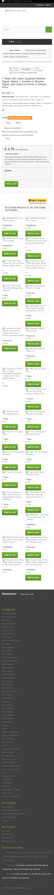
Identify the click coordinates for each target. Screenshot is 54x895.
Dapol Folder (7, 627)
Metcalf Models (8, 719)
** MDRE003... (31, 225)
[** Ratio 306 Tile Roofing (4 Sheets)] (37, 453)
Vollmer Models (8, 763)
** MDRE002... (8, 225)
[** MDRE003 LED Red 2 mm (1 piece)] (37, 219)
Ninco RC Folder (8, 624)
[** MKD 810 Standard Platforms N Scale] (37, 287)
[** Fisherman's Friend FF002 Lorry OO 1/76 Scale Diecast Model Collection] (13, 263)
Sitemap (5, 821)
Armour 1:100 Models (10, 732)
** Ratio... (29, 376)
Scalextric (6, 702)
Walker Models (8, 698)
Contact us (40, 5)
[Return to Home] (4, 50)
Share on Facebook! (12, 128)
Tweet (7, 123)
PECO (4, 746)
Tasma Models (8, 712)
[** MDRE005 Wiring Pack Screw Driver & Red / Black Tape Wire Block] (13, 539)
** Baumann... (7, 340)
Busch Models (8, 671)
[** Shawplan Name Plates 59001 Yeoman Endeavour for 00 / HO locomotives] (13, 562)
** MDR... (29, 316)
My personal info (9, 841)
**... (26, 248)
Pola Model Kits (8, 756)
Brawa (4, 725)
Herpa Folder (7, 620)
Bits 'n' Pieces (7, 742)
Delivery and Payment (11, 810)
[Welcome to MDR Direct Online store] (27, 1)
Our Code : (6, 93)
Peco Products (8, 739)
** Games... (30, 399)
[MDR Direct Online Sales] (27, 15)
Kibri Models (7, 685)
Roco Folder (7, 637)
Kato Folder (6, 786)
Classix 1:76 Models (10, 735)
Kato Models (7, 722)
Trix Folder (6, 644)
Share (17, 123)
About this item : (8, 97)
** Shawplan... (31, 547)
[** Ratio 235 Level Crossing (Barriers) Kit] (13, 413)
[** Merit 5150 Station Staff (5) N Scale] (37, 473)
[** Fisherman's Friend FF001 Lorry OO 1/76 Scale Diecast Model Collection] (37, 240)
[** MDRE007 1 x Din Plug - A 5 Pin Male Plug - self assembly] (37, 517)
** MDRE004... (8, 246)
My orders (6, 831)
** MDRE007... (31, 525)
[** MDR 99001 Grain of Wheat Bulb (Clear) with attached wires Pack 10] (37, 308)
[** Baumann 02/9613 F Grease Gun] (37, 350)
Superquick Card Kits (10, 749)
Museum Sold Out (9, 614)
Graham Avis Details (10, 796)
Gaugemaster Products (11, 641)
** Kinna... (6, 504)
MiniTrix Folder (8, 688)
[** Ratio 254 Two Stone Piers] (37, 370)
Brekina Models (8, 675)
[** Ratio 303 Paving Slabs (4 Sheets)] (13, 453)
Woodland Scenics (9, 759)
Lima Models (7, 783)
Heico (4, 773)
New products (7, 807)
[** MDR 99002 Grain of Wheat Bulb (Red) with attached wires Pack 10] (37, 494)
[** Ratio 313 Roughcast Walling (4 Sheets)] (37, 433)
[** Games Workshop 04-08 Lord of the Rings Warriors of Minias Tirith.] (37, 391)
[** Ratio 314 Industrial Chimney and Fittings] (37, 413)
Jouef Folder (7, 780)
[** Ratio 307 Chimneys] (13, 472)
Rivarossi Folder (8, 776)
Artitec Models (8, 715)
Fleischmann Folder (10, 658)
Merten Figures (8, 752)
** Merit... (29, 479)
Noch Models (7, 664)
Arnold (4, 729)
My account (8, 826)
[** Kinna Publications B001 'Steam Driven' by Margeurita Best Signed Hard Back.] (13, 495)
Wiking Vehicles (8, 634)
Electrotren (6, 651)
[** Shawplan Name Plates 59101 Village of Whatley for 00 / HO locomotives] (37, 562)
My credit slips (8, 834)
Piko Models (7, 654)
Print (8, 139)
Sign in (48, 5)
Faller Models (7, 705)
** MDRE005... (8, 547)
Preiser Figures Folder (11, 769)
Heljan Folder (7, 793)
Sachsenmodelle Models (12, 766)
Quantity (8, 171)
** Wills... (5, 295)
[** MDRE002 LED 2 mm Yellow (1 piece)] (13, 219)
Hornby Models (8, 708)
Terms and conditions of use (13, 814)
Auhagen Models (9, 678)
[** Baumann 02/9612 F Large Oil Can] (37, 330)
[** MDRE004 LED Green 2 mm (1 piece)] (13, 239)
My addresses (7, 838)
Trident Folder (7, 630)
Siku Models (7, 695)
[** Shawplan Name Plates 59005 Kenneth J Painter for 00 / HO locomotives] (37, 539)
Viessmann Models (9, 691)
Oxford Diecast (8, 647)
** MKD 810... (30, 293)
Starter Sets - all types (11, 790)
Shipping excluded (12, 154)
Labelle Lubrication (10, 661)
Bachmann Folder (9, 617)
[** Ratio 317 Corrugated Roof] (13, 433)
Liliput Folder (7, 681)
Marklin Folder (8, 668)
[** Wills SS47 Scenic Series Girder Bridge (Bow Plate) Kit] (13, 288)
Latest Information (9, 817)
